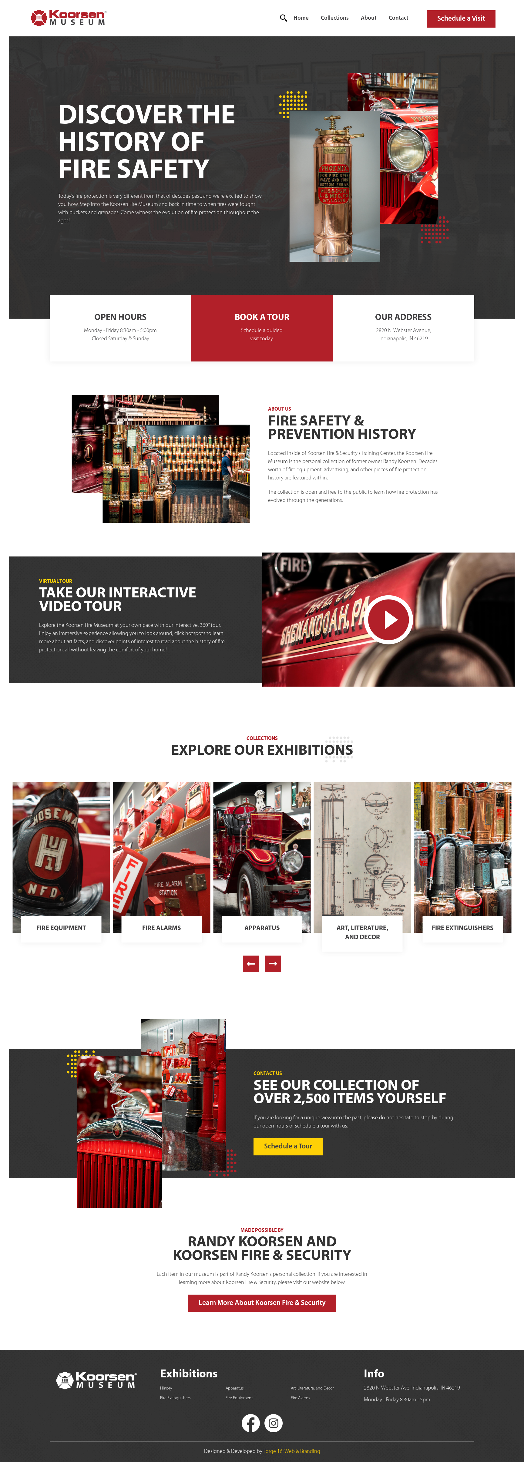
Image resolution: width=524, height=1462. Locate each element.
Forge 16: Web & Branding (292, 1451)
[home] (68, 18)
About (369, 18)
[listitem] (61, 866)
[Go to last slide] (251, 964)
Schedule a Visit (461, 18)
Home (301, 18)
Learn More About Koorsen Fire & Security (262, 1303)
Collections (335, 18)
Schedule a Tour (288, 1146)
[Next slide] (273, 964)
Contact (398, 18)
